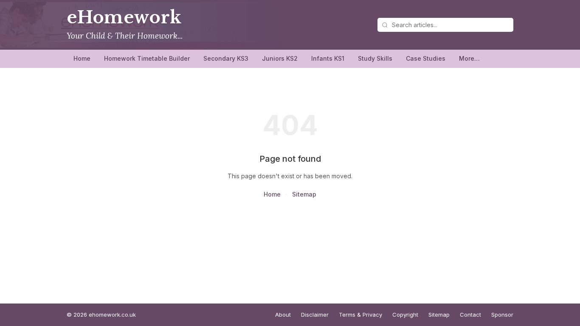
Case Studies (425, 58)
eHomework (124, 17)
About (283, 314)
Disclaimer (315, 314)
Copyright (405, 314)
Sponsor (502, 314)
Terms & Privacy (360, 314)
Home (81, 58)
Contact (470, 314)
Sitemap (304, 194)
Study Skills (375, 58)
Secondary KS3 (225, 58)
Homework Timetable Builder (147, 58)
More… (469, 58)
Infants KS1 (327, 58)
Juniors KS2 (280, 58)
